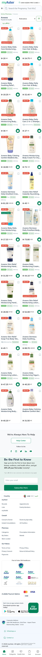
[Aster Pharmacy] (20, 572)
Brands (22, 535)
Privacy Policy (24, 548)
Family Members (25, 507)
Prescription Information (27, 532)
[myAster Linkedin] (26, 451)
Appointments (24, 504)
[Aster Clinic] (6, 577)
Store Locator (6, 539)
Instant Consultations (8, 523)
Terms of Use (6, 548)
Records (4, 504)
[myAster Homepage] (33, 608)
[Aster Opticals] (19, 577)
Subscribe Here (21, 488)
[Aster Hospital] (31, 572)
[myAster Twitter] (21, 451)
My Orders (5, 535)
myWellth (5, 510)
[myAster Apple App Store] (23, 611)
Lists (3, 507)
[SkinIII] (32, 583)
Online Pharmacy (6, 14)
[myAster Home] (3, 622)
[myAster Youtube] (31, 451)
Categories (5, 532)
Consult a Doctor (7, 520)
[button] (18, 28)
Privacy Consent (7, 551)
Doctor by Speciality (26, 520)
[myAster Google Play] (9, 611)
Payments (5, 554)
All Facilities (23, 523)
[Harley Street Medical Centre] (19, 583)
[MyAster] (6, 572)
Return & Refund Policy (27, 551)
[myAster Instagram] (16, 451)
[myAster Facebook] (11, 451)
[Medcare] (33, 577)
